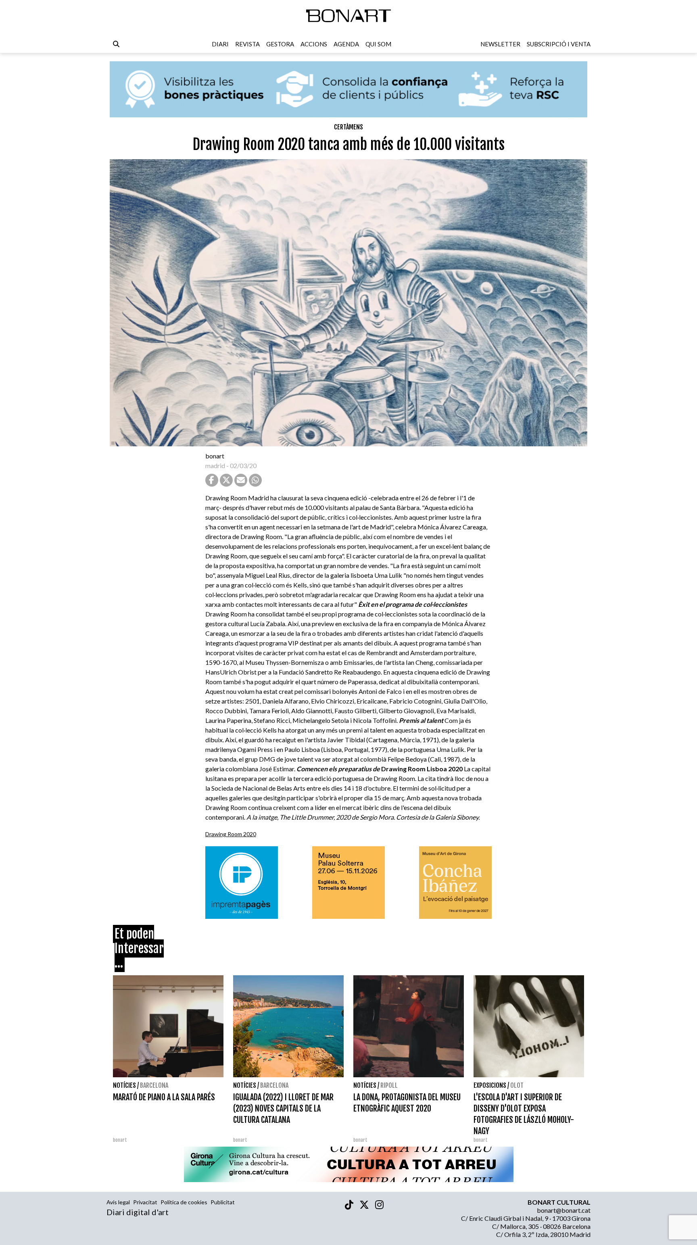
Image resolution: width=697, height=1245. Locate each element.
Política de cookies (184, 1202)
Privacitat (145, 1202)
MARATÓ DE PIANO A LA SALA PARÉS (164, 1097)
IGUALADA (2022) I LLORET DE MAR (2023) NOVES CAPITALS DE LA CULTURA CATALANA (283, 1108)
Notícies (124, 1085)
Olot (517, 1085)
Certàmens (348, 127)
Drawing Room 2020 (230, 834)
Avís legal (118, 1202)
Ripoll (389, 1085)
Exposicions (490, 1085)
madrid (215, 465)
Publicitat (223, 1202)
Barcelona (154, 1085)
